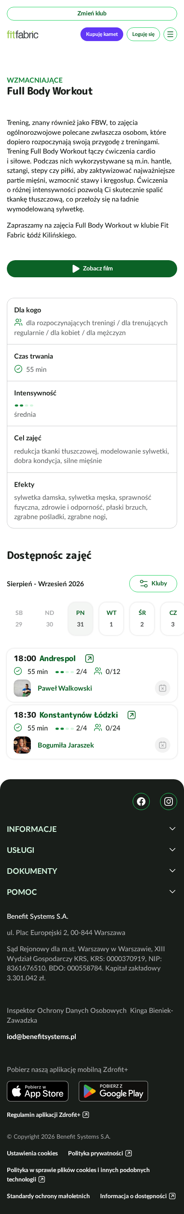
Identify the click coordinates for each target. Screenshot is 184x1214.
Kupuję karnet (102, 34)
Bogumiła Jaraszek (66, 745)
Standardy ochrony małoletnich (48, 1196)
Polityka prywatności (95, 1153)
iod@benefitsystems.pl (41, 1036)
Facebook (141, 801)
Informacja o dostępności (133, 1196)
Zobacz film (98, 268)
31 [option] (80, 618)
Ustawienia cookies (32, 1153)
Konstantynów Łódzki (78, 715)
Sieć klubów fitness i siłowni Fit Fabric (23, 34)
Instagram (168, 801)
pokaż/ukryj (172, 828)
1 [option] (111, 618)
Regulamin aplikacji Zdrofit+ (43, 1114)
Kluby (159, 583)
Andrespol (57, 658)
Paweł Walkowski (65, 688)
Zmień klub (92, 13)
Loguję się (143, 34)
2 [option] (142, 618)
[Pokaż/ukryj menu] (170, 34)
